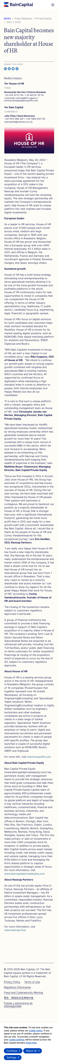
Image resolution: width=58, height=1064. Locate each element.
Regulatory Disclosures (17, 987)
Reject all (31, 1050)
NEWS (7, 18)
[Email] (5, 68)
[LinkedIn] (9, 68)
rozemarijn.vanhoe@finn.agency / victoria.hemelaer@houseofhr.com (21, 99)
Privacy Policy (12, 981)
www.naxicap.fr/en (15, 930)
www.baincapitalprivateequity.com (24, 873)
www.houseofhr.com (40, 756)
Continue (12, 1050)
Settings (11, 1057)
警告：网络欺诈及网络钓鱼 (19, 997)
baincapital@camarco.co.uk (18, 121)
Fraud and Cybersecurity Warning (23, 992)
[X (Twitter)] (13, 68)
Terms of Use (32, 981)
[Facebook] (17, 68)
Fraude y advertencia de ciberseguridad (18, 1005)
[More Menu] (52, 4)
